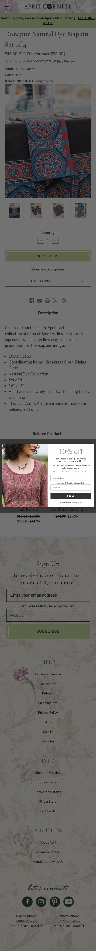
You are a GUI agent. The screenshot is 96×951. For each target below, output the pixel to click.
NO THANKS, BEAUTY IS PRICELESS (71, 502)
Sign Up (70, 496)
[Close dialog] (91, 447)
